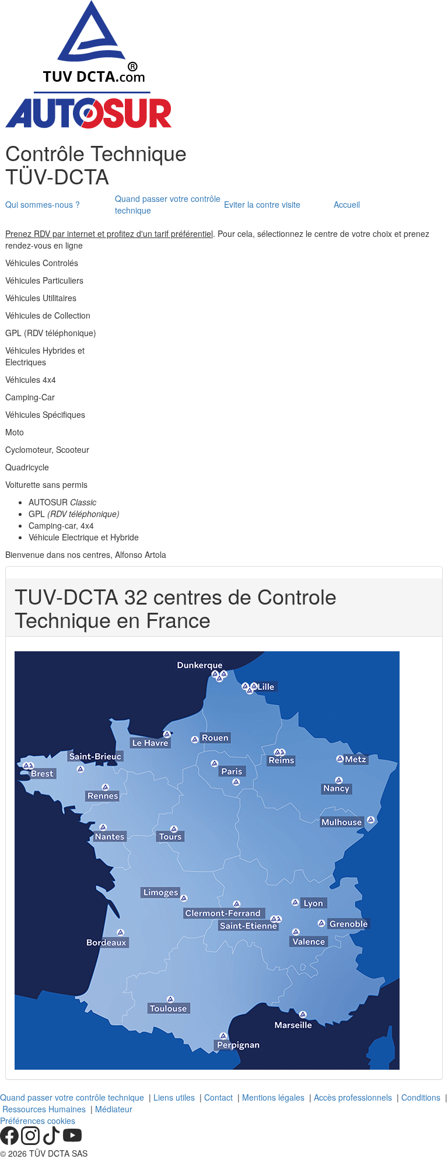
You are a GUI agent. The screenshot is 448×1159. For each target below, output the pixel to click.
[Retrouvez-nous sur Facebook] (10, 1141)
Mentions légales (273, 1097)
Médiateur (113, 1109)
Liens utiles (174, 1097)
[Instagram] (31, 1141)
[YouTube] (72, 1141)
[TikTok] (52, 1141)
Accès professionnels (353, 1097)
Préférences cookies (37, 1120)
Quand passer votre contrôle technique (72, 1097)
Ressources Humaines (44, 1109)
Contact (218, 1097)
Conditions (420, 1097)
